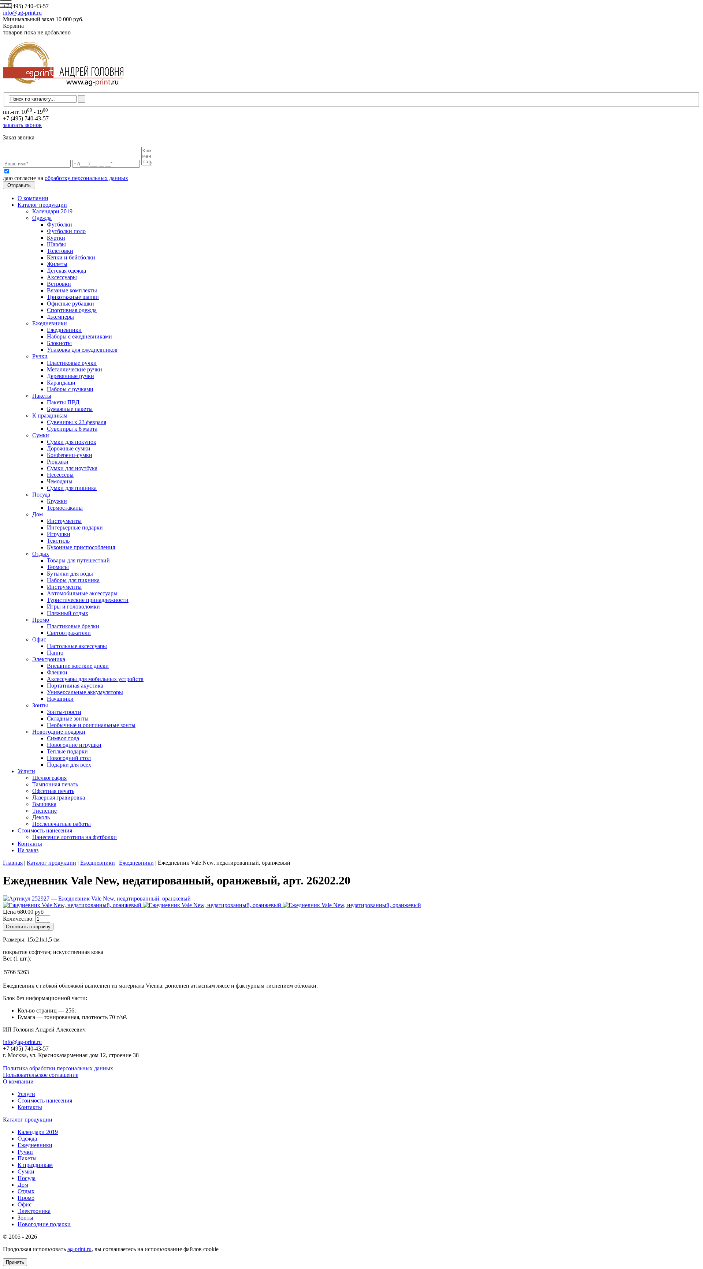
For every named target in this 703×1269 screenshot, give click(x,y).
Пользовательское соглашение (40, 1075)
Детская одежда (66, 270)
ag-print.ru (79, 1249)
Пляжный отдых (67, 613)
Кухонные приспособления (81, 547)
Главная (13, 863)
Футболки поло (66, 231)
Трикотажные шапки (73, 297)
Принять (15, 1262)
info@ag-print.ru (22, 13)
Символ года (63, 738)
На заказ (28, 850)
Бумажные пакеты (70, 409)
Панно (55, 653)
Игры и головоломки (73, 606)
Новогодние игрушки (74, 745)
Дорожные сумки (68, 448)
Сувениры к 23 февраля (76, 422)
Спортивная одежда (72, 310)
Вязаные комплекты (72, 290)
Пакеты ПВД (63, 402)
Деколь (41, 817)
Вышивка (44, 804)
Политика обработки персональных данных (58, 1068)
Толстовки (60, 251)
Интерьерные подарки (75, 527)
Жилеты (57, 264)
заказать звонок (22, 125)
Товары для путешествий (78, 560)
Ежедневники (49, 323)
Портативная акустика (75, 685)
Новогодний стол (69, 758)
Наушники (60, 699)
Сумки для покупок (71, 442)
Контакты (30, 844)
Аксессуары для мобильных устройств (95, 679)
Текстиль (58, 541)
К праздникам (49, 415)
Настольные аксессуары (77, 646)
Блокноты (59, 343)
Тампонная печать (55, 784)
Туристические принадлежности (88, 600)
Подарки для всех (69, 764)
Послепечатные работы (61, 824)
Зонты (40, 705)
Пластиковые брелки (73, 626)
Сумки (40, 435)
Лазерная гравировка (58, 797)
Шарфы (56, 244)
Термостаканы (65, 508)
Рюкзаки (57, 461)
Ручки (40, 356)
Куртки (56, 238)
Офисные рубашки (70, 303)
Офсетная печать (53, 791)
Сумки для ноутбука (72, 468)
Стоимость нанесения (45, 830)
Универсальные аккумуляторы (85, 692)
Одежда (42, 218)
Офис (39, 639)
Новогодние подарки (58, 732)
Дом (37, 514)
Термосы (58, 567)
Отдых (40, 554)
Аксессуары (62, 277)
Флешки (57, 672)
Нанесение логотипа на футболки (74, 837)
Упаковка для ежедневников (82, 350)
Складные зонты (68, 718)
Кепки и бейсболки (71, 257)
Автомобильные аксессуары (82, 593)
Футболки (59, 224)
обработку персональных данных (86, 178)
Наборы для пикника (73, 580)
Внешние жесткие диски (78, 666)
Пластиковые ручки (72, 363)
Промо (40, 620)
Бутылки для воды (70, 573)
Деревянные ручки (70, 376)
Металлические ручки (74, 369)
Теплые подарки (67, 751)
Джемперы (60, 317)
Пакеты (41, 396)
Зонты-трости (64, 712)
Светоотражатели (69, 633)
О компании (33, 198)
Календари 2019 (52, 211)
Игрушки (58, 534)
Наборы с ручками (70, 389)
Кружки (57, 501)
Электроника (48, 659)
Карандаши (61, 382)
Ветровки (59, 284)
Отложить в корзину (28, 926)
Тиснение (44, 811)
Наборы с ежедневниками (79, 336)
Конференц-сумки (69, 455)
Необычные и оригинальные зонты (91, 725)
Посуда (41, 494)
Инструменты (64, 521)
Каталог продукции (42, 205)
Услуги (26, 771)
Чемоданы (59, 481)
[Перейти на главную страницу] (63, 89)
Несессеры (60, 475)
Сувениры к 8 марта (72, 429)
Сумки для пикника (72, 488)
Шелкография (49, 778)
